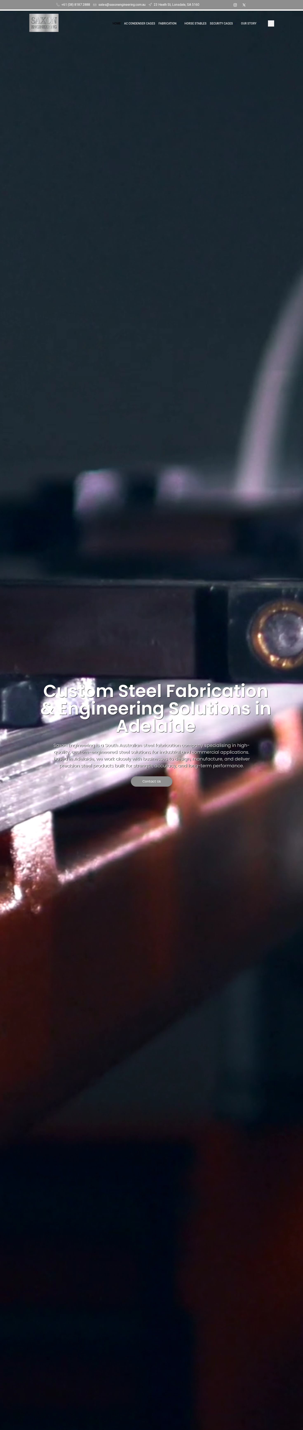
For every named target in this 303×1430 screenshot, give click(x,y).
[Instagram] (235, 5)
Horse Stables (195, 23)
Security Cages (221, 23)
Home (117, 23)
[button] (271, 23)
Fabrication (167, 23)
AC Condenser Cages (139, 23)
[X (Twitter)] (244, 5)
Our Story (248, 23)
